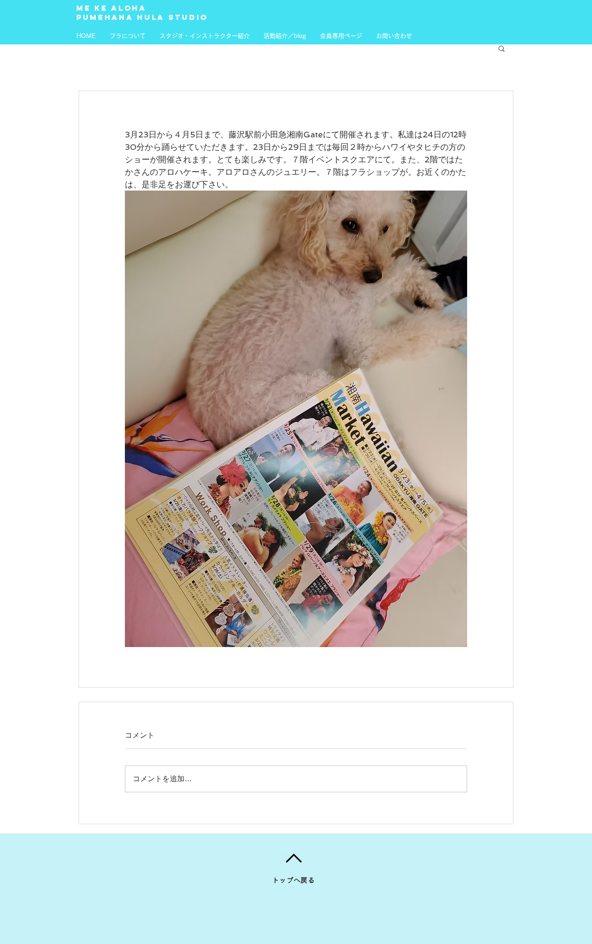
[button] (501, 48)
